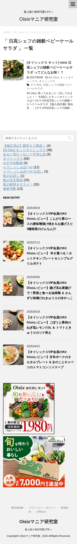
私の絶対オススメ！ (18, 184)
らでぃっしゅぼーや (18, 167)
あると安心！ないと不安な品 (24, 154)
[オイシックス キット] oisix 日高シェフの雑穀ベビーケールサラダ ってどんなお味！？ (50, 67)
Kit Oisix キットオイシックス (24, 150)
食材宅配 (9, 188)
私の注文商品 (13, 180)
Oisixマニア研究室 (38, 19)
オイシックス (47, 81)
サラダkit (35, 84)
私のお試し (11, 176)
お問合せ (41, 511)
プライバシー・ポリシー (42, 507)
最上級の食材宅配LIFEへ (38, 529)
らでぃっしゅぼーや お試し (23, 171)
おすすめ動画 (13, 163)
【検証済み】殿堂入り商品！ (24, 146)
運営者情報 (17, 507)
